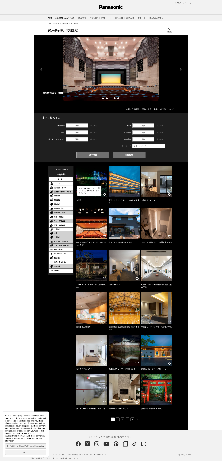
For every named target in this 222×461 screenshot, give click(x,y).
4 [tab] (115, 98)
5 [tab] (118, 98)
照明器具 (65, 23)
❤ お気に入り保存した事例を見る (137, 109)
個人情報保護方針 (74, 454)
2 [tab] (107, 98)
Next (180, 69)
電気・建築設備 (53, 23)
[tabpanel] (111, 69)
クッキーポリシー (59, 454)
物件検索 (93, 154)
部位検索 (129, 154)
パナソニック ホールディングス (95, 454)
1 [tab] (103, 98)
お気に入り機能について (164, 109)
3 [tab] (111, 98)
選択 (77, 125)
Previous (41, 69)
